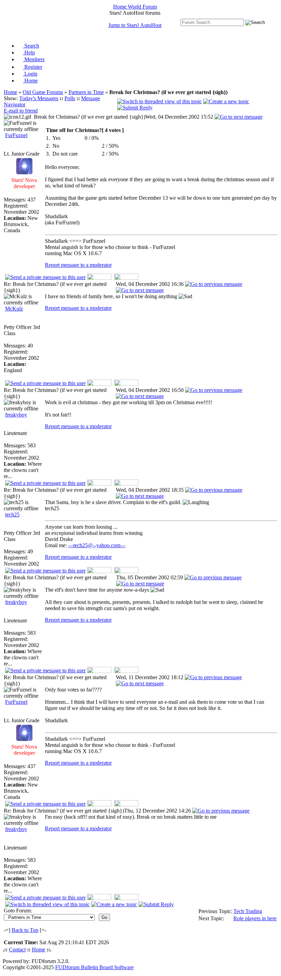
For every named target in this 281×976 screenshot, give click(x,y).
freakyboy (16, 415)
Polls (69, 98)
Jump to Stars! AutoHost (134, 25)
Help (29, 52)
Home (30, 80)
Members (34, 59)
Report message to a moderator (78, 265)
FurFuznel (16, 135)
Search (31, 46)
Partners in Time (86, 92)
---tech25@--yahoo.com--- (96, 545)
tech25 (12, 514)
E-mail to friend (21, 111)
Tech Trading (247, 911)
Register (32, 67)
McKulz (14, 309)
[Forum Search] (212, 22)
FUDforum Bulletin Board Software (94, 967)
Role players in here (255, 918)
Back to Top (25, 930)
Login (30, 74)
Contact (17, 949)
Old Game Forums (43, 92)
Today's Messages (38, 98)
